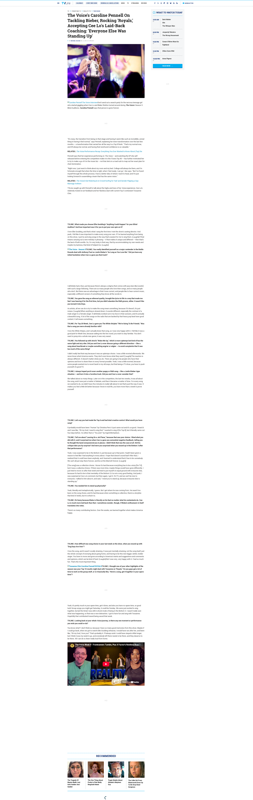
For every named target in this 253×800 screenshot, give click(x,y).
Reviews (144, 3)
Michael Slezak (75, 41)
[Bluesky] (171, 3)
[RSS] (177, 3)
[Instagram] (167, 3)
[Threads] (161, 3)
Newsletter (189, 3)
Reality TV (87, 11)
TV (128, 3)
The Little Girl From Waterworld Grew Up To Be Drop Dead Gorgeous (135, 783)
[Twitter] (158, 3)
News (123, 3)
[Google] (174, 3)
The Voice (96, 11)
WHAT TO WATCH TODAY (169, 12)
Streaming (135, 3)
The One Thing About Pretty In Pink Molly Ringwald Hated (95, 782)
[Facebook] (155, 3)
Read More (166, 66)
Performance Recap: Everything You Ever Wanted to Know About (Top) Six (109, 151)
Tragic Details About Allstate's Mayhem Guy (115, 782)
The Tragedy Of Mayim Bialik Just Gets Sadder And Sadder (73, 783)
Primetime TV (76, 11)
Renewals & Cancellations (110, 3)
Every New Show (91, 3)
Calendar (79, 3)
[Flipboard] (164, 3)
